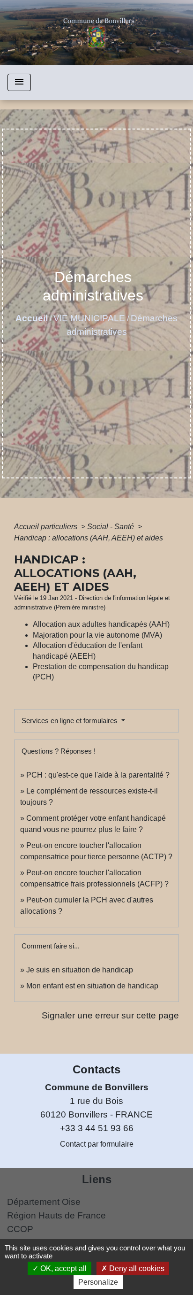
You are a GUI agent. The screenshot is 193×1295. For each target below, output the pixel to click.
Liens (96, 1179)
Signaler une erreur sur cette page (110, 1015)
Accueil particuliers (46, 527)
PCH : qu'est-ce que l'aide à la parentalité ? (98, 775)
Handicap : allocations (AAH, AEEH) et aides (88, 538)
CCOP (20, 1229)
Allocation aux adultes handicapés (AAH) (101, 624)
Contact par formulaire (97, 1144)
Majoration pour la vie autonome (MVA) (97, 635)
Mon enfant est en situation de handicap (92, 986)
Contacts (96, 1069)
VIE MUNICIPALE (89, 318)
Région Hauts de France (56, 1215)
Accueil (31, 318)
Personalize (98, 1282)
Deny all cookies (135, 1268)
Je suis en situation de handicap (79, 970)
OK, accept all (62, 1268)
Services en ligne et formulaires (70, 721)
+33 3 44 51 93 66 (97, 1128)
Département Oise (44, 1202)
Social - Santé (111, 527)
